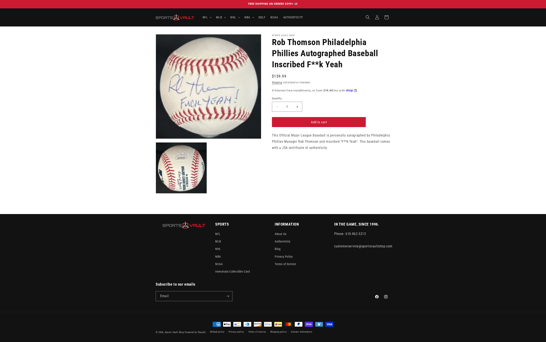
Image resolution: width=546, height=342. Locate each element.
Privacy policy (236, 331)
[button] (207, 17)
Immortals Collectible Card (232, 271)
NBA (218, 256)
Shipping (277, 82)
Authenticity (282, 241)
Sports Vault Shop (174, 332)
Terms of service (257, 331)
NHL (218, 249)
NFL (218, 234)
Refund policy (217, 331)
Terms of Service (285, 264)
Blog (277, 249)
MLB (218, 241)
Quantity (277, 98)
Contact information (301, 331)
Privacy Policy (284, 256)
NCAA (219, 264)
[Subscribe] (227, 296)
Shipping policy (278, 331)
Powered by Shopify (195, 332)
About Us (280, 234)
